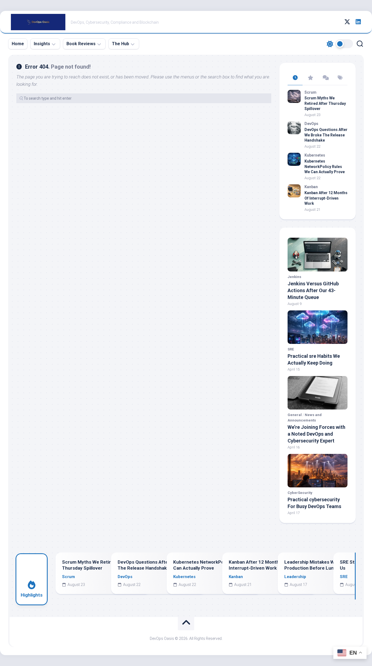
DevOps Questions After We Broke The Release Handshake (325, 134)
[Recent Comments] (325, 78)
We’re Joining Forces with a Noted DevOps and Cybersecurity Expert (316, 434)
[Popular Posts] (310, 78)
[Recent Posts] (295, 78)
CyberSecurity (300, 493)
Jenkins (294, 277)
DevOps (311, 123)
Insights (42, 43)
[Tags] (340, 78)
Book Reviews (81, 43)
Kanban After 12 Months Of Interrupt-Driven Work (325, 198)
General (295, 415)
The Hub (120, 43)
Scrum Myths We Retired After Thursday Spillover (325, 103)
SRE (291, 349)
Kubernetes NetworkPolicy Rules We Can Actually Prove (324, 166)
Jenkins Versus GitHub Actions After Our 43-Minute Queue (313, 290)
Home (18, 43)
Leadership (295, 576)
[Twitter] (347, 22)
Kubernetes (314, 155)
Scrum (310, 92)
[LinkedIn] (358, 22)
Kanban (311, 187)
